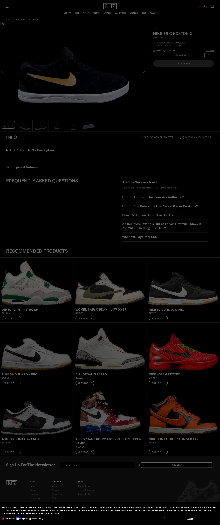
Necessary (10, 518)
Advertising (37, 518)
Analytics (23, 518)
